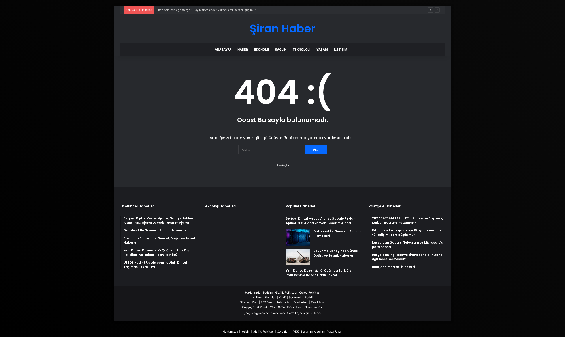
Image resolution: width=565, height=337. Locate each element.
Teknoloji (301, 49)
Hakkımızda (252, 292)
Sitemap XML (249, 302)
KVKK (282, 297)
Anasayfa (223, 49)
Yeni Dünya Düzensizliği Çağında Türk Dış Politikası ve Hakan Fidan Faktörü (318, 272)
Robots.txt (283, 302)
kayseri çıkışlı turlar (308, 313)
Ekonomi (261, 49)
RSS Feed (267, 302)
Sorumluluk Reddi (301, 297)
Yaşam (322, 49)
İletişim (340, 49)
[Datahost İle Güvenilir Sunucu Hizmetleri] (298, 237)
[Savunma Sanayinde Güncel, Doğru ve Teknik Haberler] (298, 257)
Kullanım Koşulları (264, 297)
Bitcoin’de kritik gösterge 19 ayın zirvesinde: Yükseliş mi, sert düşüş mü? (206, 10)
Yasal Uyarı (334, 331)
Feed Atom (300, 302)
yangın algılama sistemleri (261, 313)
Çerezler (283, 331)
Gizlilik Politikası (286, 292)
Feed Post (318, 302)
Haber (242, 49)
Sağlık (280, 49)
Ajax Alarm (287, 313)
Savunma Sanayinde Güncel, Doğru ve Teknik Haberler (336, 253)
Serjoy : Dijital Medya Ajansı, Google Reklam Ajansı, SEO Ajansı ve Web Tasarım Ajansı (321, 220)
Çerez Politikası (309, 292)
